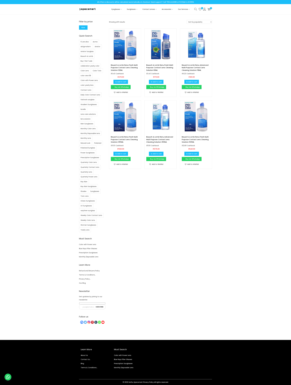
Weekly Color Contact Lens (91, 215)
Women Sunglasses (88, 225)
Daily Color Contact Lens (90, 95)
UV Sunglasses (86, 206)
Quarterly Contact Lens (90, 167)
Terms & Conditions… (87, 275)
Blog (82, 363)
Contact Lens (86, 90)
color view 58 (86, 75)
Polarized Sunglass (88, 148)
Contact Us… (86, 359)
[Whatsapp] (99, 322)
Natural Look (85, 143)
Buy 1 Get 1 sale (86, 61)
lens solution (85, 119)
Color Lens (85, 71)
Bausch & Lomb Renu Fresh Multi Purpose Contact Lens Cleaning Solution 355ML (124, 139)
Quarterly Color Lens (89, 162)
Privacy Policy (148, 382)
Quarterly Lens (86, 172)
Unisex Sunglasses (88, 201)
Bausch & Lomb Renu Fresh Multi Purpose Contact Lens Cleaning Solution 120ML (124, 67)
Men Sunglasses (87, 124)
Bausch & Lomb (87, 56)
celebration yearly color (90, 66)
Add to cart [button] (121, 82)
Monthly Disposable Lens (90, 133)
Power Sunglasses (88, 153)
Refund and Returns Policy (89, 271)
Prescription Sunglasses (90, 157)
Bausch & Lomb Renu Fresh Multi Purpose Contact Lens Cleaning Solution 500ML (195, 139)
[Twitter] (85, 322)
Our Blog (82, 283)
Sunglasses (94, 191)
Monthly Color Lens (88, 128)
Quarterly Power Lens (89, 177)
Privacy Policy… (85, 279)
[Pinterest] (92, 322)
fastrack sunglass (87, 99)
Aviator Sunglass (87, 51)
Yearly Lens (85, 230)
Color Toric (97, 71)
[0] (200, 9)
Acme (95, 42)
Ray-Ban (84, 181)
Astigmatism (86, 46)
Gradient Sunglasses (89, 104)
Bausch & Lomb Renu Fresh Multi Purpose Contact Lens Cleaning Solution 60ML (159, 67)
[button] (121, 92)
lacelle (83, 109)
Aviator (97, 46)
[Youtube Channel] (102, 322)
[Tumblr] (95, 322)
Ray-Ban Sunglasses (89, 186)
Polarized (97, 143)
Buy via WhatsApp (122, 87)
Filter (83, 27)
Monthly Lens (86, 138)
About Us (84, 355)
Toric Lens (85, 196)
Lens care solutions (88, 114)
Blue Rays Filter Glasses (88, 248)
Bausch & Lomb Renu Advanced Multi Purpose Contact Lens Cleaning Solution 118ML (195, 67)
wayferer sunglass (88, 210)
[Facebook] (81, 322)
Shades (83, 191)
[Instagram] (88, 322)
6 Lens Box (85, 42)
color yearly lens (87, 85)
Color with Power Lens (89, 80)
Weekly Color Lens (88, 220)
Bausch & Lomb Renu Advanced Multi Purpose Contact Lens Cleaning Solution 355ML (159, 139)
